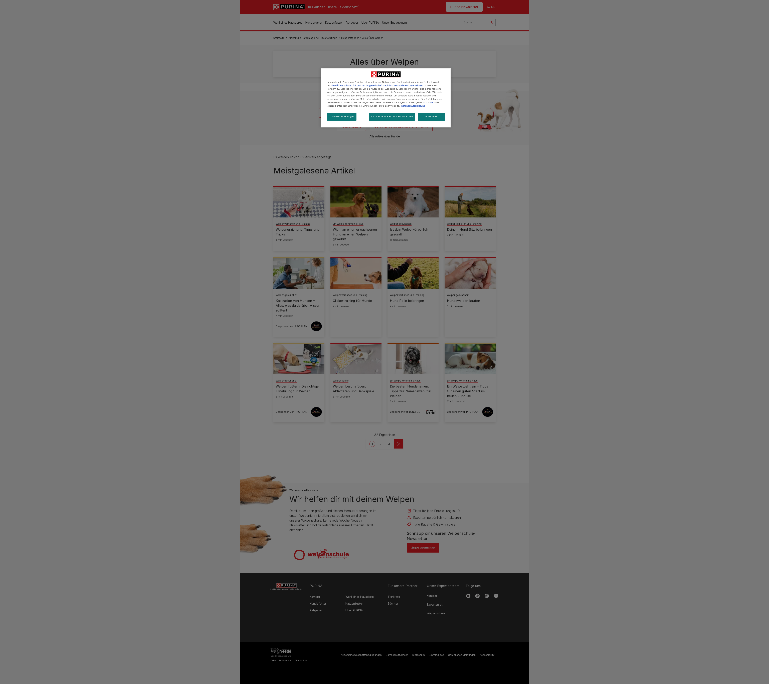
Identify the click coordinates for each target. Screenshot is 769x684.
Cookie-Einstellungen (341, 116)
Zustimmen (431, 116)
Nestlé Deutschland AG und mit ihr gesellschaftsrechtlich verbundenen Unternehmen (377, 85)
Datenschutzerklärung (413, 105)
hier (432, 102)
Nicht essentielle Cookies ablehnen (392, 116)
